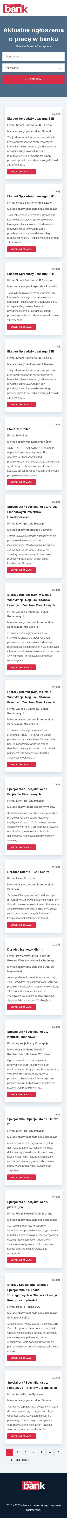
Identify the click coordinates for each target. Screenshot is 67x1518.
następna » (22, 1459)
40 (11, 1459)
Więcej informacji (21, 172)
